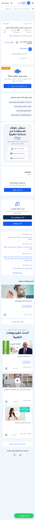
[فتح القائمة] (32, 3)
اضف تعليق (16, 190)
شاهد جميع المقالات (18, 322)
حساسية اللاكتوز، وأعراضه (23, 423)
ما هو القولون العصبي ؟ (24, 356)
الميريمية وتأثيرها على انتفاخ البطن (21, 115)
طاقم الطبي (23, 48)
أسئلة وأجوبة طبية (26, 9)
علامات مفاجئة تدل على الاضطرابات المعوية (17, 390)
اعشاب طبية (17, 9)
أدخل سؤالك (17, 223)
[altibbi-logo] (24, 3)
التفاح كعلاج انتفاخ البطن (23, 111)
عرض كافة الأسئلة (17, 273)
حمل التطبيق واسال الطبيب (19, 86)
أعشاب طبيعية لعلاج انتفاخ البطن (19, 102)
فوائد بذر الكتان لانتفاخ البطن (22, 106)
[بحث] (11, 3)
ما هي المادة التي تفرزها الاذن (23, 301)
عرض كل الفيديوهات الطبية (17, 444)
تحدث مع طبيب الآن (17, 217)
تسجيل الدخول (5, 3)
